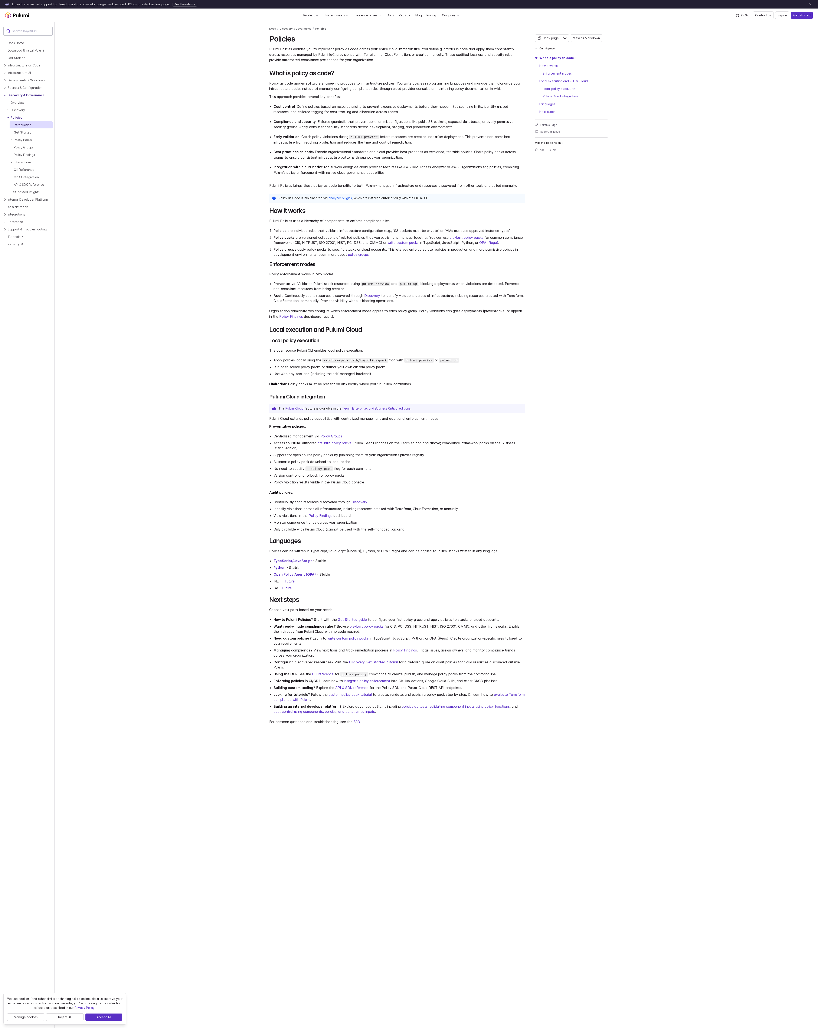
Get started (802, 15)
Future (290, 581)
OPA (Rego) (488, 242)
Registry (405, 15)
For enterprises (366, 15)
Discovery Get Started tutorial (373, 662)
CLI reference (323, 674)
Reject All (65, 1017)
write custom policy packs (348, 638)
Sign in (782, 15)
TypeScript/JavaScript (293, 561)
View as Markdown (586, 38)
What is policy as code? (557, 58)
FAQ (356, 722)
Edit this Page (548, 124)
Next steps (547, 111)
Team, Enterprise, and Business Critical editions (376, 408)
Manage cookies (26, 1017)
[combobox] (28, 31)
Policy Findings (291, 316)
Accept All (103, 1017)
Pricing (431, 15)
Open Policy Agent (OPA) (295, 574)
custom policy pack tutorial (350, 694)
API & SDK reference (352, 688)
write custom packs (403, 242)
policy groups (358, 254)
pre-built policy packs (466, 237)
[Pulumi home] (17, 15)
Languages (547, 104)
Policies (320, 28)
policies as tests (415, 706)
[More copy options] (565, 38)
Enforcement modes (557, 73)
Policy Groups (331, 436)
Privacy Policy (85, 1007)
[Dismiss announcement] (810, 4)
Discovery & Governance (295, 28)
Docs (390, 15)
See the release (184, 4)
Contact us (763, 15)
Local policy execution (559, 88)
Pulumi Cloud (294, 408)
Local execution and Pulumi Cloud (563, 81)
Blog (418, 15)
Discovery (372, 295)
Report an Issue (550, 131)
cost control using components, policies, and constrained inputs (324, 711)
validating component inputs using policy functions (469, 706)
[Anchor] (298, 38)
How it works (548, 65)
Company (449, 15)
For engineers (335, 15)
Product (309, 15)
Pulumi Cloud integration (560, 96)
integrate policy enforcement (367, 681)
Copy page (551, 38)
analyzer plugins (340, 198)
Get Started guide (352, 619)
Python (279, 567)
